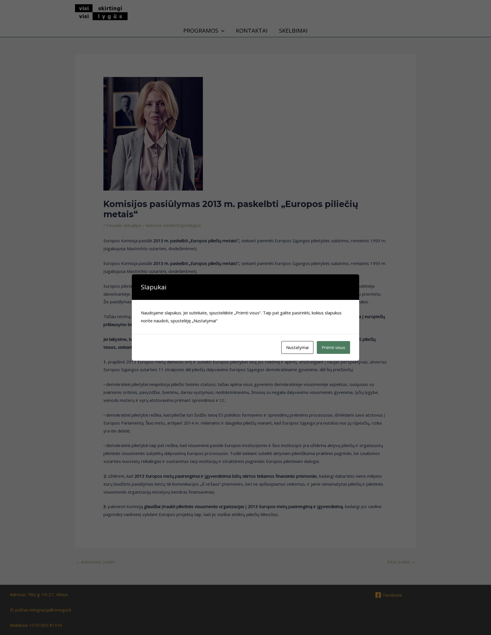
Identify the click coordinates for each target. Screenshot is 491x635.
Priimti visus (333, 347)
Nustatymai (297, 347)
